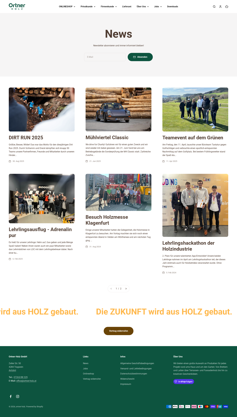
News (85, 363)
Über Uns (141, 6)
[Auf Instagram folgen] (17, 396)
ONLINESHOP (65, 6)
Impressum (125, 384)
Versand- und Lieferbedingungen (136, 368)
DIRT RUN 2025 (26, 138)
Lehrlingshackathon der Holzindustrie (188, 246)
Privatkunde (87, 6)
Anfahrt (12, 370)
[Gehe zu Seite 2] (125, 288)
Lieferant (126, 6)
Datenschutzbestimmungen (133, 373)
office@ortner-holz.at (26, 380)
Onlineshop (88, 373)
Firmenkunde (107, 6)
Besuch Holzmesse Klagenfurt (107, 220)
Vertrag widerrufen (118, 331)
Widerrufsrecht (127, 379)
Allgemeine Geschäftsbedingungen (137, 363)
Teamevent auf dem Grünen (192, 138)
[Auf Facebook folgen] (10, 396)
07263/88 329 (21, 377)
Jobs (156, 6)
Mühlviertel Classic (107, 137)
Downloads (172, 6)
